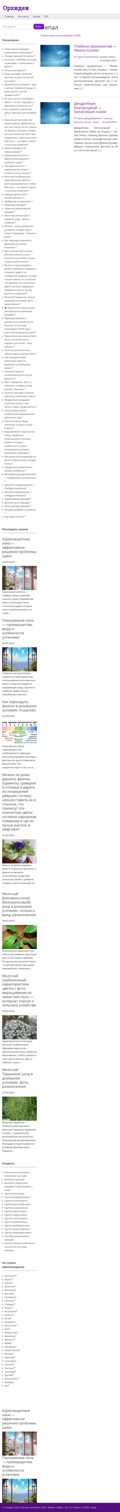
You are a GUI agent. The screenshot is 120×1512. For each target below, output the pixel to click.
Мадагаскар (11, 1332)
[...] (81, 88)
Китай (8, 1318)
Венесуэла (10, 1290)
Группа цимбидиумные (17, 1225)
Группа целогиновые (15, 1221)
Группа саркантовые (15, 1211)
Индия (8, 1307)
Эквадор (9, 1382)
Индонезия (10, 1311)
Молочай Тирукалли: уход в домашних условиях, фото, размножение (19, 301)
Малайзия (10, 1336)
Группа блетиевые (14, 1193)
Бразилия (10, 1286)
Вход (93, 1507)
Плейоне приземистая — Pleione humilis (95, 48)
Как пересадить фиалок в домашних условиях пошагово (17, 244)
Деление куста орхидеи (17, 502)
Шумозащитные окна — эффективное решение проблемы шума (17, 159)
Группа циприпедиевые (17, 1228)
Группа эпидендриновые (17, 1232)
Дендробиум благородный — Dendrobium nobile (90, 107)
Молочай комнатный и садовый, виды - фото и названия (17, 219)
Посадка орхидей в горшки (19, 56)
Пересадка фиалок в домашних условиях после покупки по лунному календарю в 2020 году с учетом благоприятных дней (19, 325)
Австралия (10, 1275)
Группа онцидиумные (16, 1207)
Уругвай (9, 1375)
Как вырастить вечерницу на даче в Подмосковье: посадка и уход (20, 460)
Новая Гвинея (12, 1350)
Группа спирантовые (15, 1214)
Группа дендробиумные (17, 1197)
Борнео (8, 1282)
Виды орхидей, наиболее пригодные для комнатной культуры (18, 77)
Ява (6, 1385)
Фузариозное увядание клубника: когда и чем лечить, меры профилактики (19, 403)
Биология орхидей (14, 1179)
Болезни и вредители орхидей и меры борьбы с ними (18, 1186)
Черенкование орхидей (17, 498)
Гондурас (9, 1304)
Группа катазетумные (15, 1200)
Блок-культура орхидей (17, 506)
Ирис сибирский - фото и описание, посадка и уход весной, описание (18, 386)
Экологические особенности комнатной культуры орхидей (19, 1247)
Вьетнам (9, 1293)
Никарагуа (10, 1346)
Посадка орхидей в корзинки (20, 509)
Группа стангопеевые (15, 1218)
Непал (112, 56)
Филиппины (11, 1378)
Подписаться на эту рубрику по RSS (60, 35)
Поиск (39, 26)
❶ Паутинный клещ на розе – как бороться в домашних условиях (20, 311)
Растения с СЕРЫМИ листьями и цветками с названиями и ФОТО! (20, 63)
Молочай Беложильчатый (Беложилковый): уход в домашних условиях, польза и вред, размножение (19, 904)
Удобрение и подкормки (17, 201)
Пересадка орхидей (14, 204)
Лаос (7, 1328)
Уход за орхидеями (14, 70)
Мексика (9, 1339)
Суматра (9, 1364)
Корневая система (14, 516)
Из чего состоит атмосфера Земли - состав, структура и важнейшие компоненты (19, 102)
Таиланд (9, 1368)
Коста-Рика (10, 1325)
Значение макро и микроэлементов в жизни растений (18, 375)
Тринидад (10, 1371)
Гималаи (10, 1300)
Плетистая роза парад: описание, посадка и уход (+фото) (18, 425)
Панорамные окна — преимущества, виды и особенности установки (17, 169)
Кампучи (9, 1314)
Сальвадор (10, 1360)
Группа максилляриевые (17, 1204)
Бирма (8, 1279)
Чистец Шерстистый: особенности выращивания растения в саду (19, 414)
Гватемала (10, 1297)
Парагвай (9, 1357)
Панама (8, 1353)
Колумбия (10, 1321)
